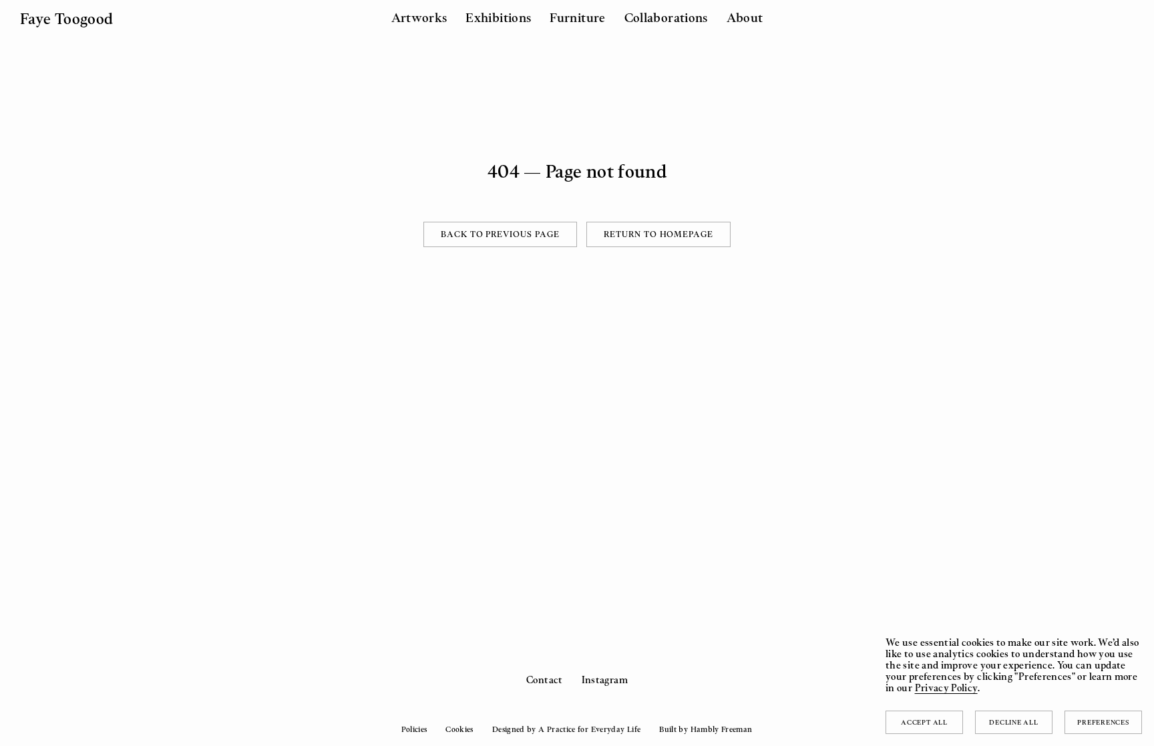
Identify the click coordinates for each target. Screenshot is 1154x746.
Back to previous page (500, 234)
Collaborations (666, 17)
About (745, 17)
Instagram (605, 679)
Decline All (1013, 722)
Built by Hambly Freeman (705, 729)
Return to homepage (658, 234)
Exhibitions (498, 17)
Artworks (419, 17)
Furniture (577, 17)
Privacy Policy (946, 687)
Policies (414, 729)
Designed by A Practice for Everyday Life (566, 729)
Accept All (924, 722)
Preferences (1103, 722)
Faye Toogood (66, 18)
